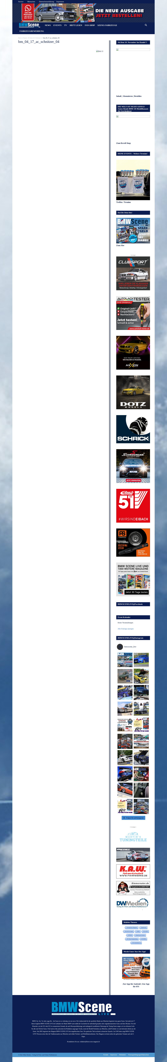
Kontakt (105, 1055)
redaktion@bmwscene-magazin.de (90, 1042)
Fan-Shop (90, 25)
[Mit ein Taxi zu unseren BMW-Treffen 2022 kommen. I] (141, 659)
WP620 (130, 935)
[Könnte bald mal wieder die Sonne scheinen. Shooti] (141, 757)
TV (65, 25)
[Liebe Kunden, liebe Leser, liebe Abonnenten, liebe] (141, 773)
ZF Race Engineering (132, 939)
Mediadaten (122, 1055)
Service (20, 2)
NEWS (48, 25)
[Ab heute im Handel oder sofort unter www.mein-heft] (125, 806)
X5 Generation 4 (136, 942)
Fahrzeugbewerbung (32, 31)
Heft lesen (76, 25)
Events (57, 25)
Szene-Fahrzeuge (107, 25)
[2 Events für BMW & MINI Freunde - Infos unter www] (141, 741)
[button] (146, 25)
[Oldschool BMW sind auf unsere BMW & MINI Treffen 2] (125, 676)
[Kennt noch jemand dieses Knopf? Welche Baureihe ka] (141, 790)
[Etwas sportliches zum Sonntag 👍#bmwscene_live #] (125, 757)
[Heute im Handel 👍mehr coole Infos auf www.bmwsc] (141, 725)
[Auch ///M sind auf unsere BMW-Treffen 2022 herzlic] (141, 692)
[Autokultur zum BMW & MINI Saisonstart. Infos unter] (125, 725)
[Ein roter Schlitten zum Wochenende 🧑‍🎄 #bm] (125, 790)
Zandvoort (143, 927)
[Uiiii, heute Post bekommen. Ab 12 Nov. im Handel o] (141, 806)
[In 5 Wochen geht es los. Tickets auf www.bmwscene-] (125, 659)
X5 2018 (145, 931)
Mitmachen (31, 2)
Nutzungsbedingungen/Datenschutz (138, 1055)
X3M (138, 931)
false (15, 12)
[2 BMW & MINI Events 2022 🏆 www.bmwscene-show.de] (141, 708)
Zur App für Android (132, 984)
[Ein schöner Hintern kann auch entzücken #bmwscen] (125, 773)
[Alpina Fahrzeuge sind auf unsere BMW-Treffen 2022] (125, 692)
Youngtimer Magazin (132, 927)
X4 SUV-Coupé (129, 931)
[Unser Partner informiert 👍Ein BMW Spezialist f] (125, 708)
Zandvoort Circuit (140, 935)
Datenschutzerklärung (46, 2)
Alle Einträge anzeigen (126, 629)
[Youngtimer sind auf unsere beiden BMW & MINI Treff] (141, 676)
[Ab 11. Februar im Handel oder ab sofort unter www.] (125, 741)
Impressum (60, 2)
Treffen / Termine (123, 202)
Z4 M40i (143, 939)
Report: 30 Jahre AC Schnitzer (32, 38)
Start (19, 38)
